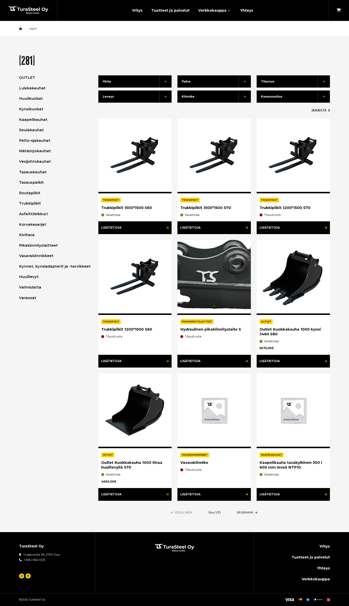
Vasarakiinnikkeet (36, 256)
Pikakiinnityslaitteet (38, 245)
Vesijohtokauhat (35, 161)
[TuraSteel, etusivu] (28, 10)
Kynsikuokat (31, 109)
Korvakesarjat (32, 224)
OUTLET (27, 77)
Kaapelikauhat (33, 119)
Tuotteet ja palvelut (170, 10)
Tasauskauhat (33, 172)
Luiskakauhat (32, 88)
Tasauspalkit (31, 182)
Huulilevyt (29, 277)
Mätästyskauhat (35, 151)
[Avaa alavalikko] (229, 10)
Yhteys (246, 10)
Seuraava (245, 512)
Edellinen (183, 512)
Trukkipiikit (30, 203)
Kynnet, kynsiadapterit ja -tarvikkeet (55, 266)
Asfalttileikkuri (33, 214)
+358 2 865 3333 (34, 560)
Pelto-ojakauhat (34, 140)
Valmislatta (30, 287)
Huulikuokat (31, 98)
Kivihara (27, 235)
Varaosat (27, 298)
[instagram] (21, 576)
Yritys (137, 10)
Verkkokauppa (212, 10)
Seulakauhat (31, 130)
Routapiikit (29, 193)
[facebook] (28, 576)
